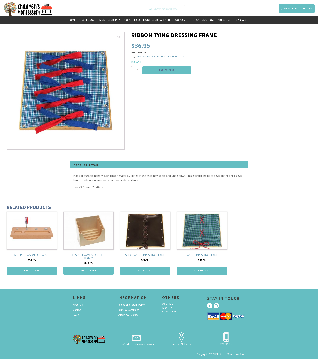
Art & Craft (225, 19)
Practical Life (178, 56)
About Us (78, 304)
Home (71, 19)
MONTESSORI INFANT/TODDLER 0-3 (119, 19)
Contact (77, 309)
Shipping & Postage (128, 314)
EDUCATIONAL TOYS (202, 19)
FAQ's (76, 314)
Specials (241, 19)
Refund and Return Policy (131, 304)
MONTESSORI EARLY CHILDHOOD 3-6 (164, 19)
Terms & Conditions (128, 309)
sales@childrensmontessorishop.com (136, 344)
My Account (291, 8)
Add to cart (166, 70)
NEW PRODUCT (87, 19)
